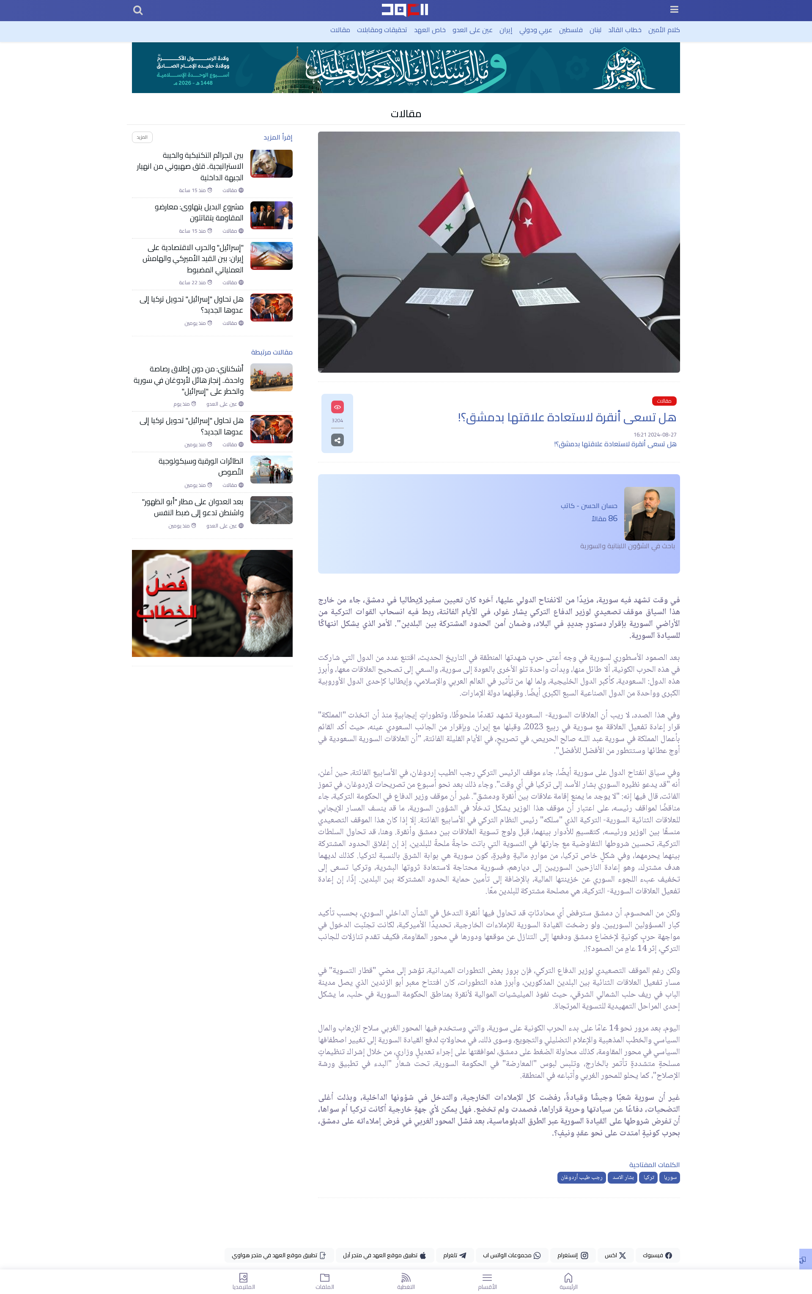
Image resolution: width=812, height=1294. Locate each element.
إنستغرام (568, 1255)
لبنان (595, 30)
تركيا (648, 1178)
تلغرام (450, 1255)
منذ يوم (182, 404)
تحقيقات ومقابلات (382, 30)
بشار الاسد (622, 1178)
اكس (611, 1255)
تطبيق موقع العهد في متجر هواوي (275, 1255)
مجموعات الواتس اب (508, 1255)
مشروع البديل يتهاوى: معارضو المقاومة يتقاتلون (199, 212)
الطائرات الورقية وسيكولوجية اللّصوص (201, 467)
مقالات (340, 30)
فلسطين (571, 30)
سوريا (670, 1178)
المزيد (142, 136)
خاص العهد (430, 30)
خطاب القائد (625, 30)
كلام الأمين (664, 30)
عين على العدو (473, 30)
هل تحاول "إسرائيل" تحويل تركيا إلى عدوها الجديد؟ (192, 305)
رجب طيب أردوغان (582, 1178)
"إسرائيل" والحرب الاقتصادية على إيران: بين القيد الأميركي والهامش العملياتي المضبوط (193, 258)
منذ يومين (195, 323)
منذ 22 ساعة (193, 282)
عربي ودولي (535, 30)
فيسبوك (653, 1255)
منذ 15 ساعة (193, 190)
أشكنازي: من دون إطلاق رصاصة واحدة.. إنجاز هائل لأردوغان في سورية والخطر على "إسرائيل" (189, 380)
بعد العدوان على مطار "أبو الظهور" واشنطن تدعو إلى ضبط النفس (193, 507)
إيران (506, 30)
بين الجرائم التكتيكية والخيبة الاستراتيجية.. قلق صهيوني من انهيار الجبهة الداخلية (190, 166)
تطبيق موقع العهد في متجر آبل (381, 1255)
